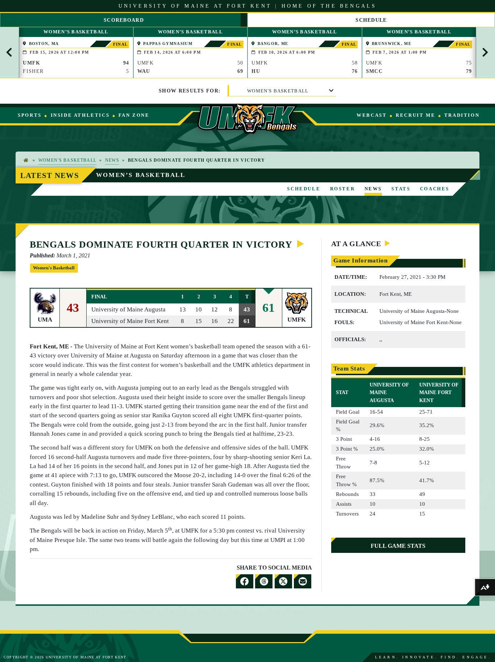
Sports (30, 115)
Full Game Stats (398, 546)
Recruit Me (415, 115)
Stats (400, 188)
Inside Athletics (80, 115)
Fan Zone (133, 115)
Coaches (434, 188)
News (112, 160)
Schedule (303, 188)
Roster (342, 188)
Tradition (461, 115)
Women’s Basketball (141, 174)
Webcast (372, 115)
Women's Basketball (277, 91)
